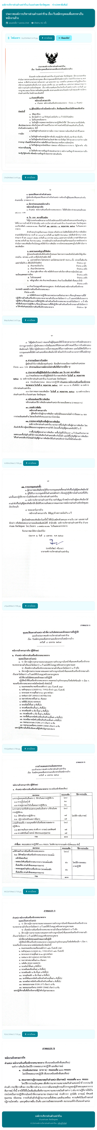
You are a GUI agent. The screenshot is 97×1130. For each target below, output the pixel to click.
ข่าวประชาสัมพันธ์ (59, 4)
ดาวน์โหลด (47, 38)
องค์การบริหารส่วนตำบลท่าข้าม (26, 4)
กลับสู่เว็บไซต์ (62, 1123)
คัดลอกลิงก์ (63, 38)
